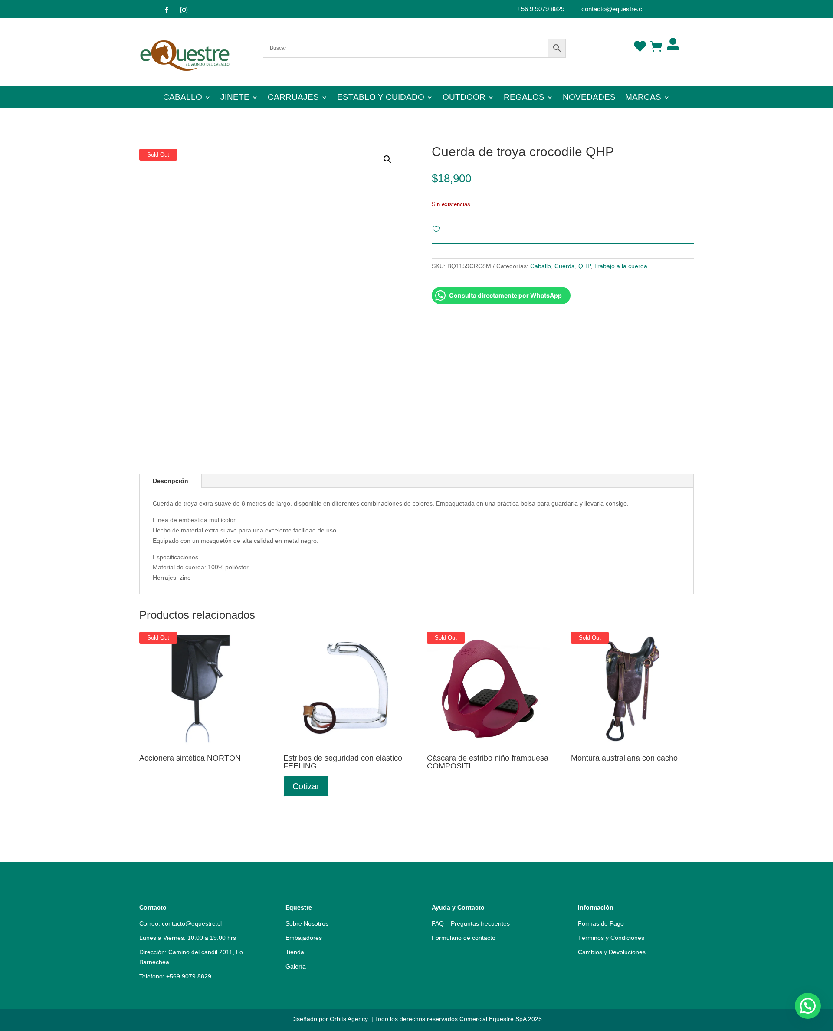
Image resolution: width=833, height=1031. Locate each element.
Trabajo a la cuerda (620, 266)
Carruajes (293, 98)
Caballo (182, 98)
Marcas (643, 98)
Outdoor (464, 98)
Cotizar (306, 786)
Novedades (589, 98)
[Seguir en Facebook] (167, 10)
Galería (295, 966)
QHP (584, 266)
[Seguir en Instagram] (184, 10)
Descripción (170, 480)
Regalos (524, 98)
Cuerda (564, 266)
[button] (808, 1006)
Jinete (234, 98)
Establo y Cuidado (380, 98)
